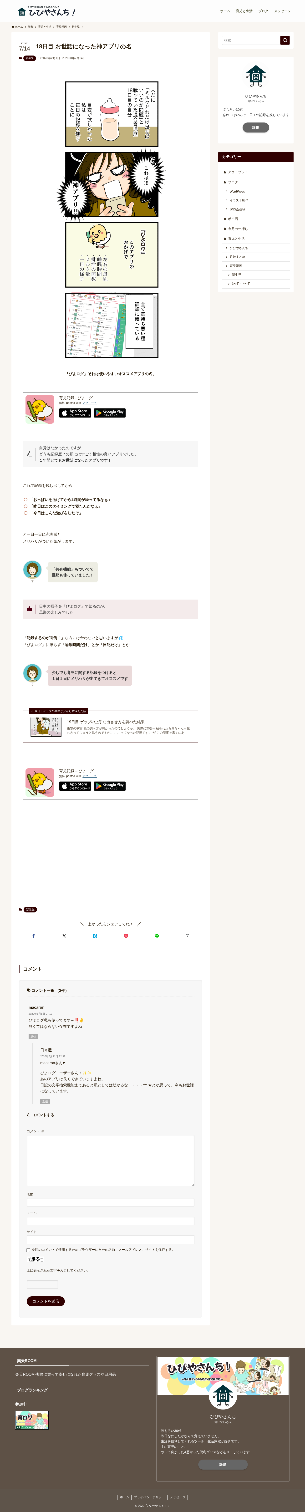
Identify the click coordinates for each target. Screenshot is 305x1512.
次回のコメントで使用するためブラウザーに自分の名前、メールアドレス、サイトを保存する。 (103, 1250)
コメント (35, 1131)
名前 (30, 1194)
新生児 (30, 58)
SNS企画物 (237, 209)
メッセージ (177, 1497)
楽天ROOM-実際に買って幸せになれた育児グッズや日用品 (65, 1374)
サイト (32, 1232)
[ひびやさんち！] (47, 11)
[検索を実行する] (285, 40)
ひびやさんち (239, 248)
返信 (33, 1036)
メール (32, 1213)
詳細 (255, 127)
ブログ (233, 182)
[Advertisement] (110, 858)
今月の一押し (238, 229)
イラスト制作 (239, 200)
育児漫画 (236, 266)
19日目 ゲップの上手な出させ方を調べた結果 (106, 722)
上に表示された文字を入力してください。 (58, 1270)
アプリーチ (89, 403)
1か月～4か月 (241, 283)
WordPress (237, 191)
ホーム (124, 1497)
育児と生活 (236, 238)
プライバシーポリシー (149, 1497)
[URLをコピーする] (187, 936)
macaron (37, 1007)
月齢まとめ (237, 257)
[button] (33, 936)
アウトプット (238, 172)
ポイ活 (233, 219)
